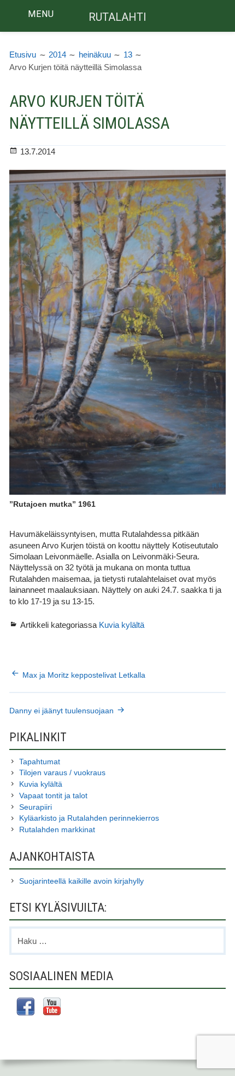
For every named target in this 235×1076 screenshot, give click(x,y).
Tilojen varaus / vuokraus (62, 772)
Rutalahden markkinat (57, 829)
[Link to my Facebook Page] (25, 1008)
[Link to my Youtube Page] (52, 1008)
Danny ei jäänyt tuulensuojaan (61, 710)
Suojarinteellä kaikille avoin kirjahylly (81, 881)
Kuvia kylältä (121, 625)
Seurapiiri (35, 807)
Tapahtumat (39, 761)
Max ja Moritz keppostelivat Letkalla (83, 675)
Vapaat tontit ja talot (53, 795)
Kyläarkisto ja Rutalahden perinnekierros (89, 818)
